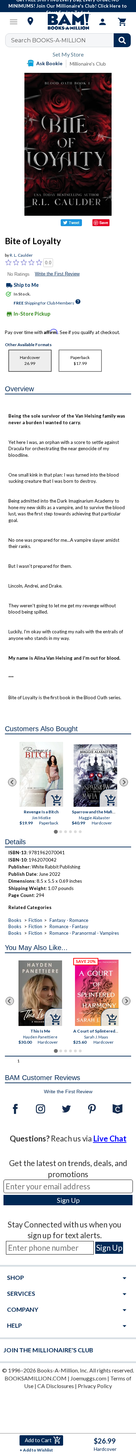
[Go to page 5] (75, 831)
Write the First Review (57, 273)
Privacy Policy (95, 1386)
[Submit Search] (122, 40)
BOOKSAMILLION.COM (36, 1378)
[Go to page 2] (60, 831)
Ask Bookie (49, 63)
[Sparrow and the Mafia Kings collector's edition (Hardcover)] (95, 775)
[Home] (68, 22)
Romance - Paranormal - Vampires (84, 933)
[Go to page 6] (80, 831)
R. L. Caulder (21, 255)
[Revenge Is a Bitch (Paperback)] (41, 774)
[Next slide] (124, 782)
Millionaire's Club (88, 64)
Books (14, 920)
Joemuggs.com (88, 1378)
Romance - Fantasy (69, 926)
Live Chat (110, 1138)
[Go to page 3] (65, 831)
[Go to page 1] (56, 832)
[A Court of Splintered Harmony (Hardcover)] (97, 993)
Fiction (35, 920)
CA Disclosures (55, 1386)
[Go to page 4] (70, 831)
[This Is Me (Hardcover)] (40, 993)
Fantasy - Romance (69, 920)
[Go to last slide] (12, 782)
